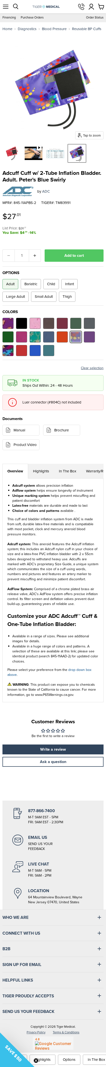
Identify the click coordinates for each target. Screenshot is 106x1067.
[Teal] (48, 350)
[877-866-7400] (53, 816)
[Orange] (62, 336)
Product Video (25, 444)
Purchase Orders (32, 18)
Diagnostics (27, 29)
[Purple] (89, 336)
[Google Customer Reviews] (53, 1043)
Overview (15, 471)
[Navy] (48, 336)
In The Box (67, 471)
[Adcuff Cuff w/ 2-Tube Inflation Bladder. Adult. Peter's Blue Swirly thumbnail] (77, 153)
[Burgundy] (62, 323)
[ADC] (18, 192)
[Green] (8, 336)
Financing (9, 18)
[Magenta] (21, 336)
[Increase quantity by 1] (35, 255)
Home (7, 29)
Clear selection (92, 368)
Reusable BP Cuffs (86, 29)
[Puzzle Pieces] (8, 350)
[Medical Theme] (35, 336)
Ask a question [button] (53, 762)
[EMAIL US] (53, 843)
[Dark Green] (75, 323)
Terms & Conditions (66, 1032)
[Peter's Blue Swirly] (75, 336)
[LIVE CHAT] (53, 869)
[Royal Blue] (35, 350)
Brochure (61, 430)
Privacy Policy (36, 1032)
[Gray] (89, 323)
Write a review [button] (53, 749)
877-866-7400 (81, 6)
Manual (19, 430)
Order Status (95, 18)
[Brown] (48, 323)
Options (69, 1059)
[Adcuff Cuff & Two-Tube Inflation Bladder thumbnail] (11, 153)
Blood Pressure (54, 29)
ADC (46, 191)
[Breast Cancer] (35, 323)
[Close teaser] (36, 1060)
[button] (17, 1049)
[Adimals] (8, 323)
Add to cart (74, 255)
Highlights (41, 471)
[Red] (21, 350)
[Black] (21, 323)
